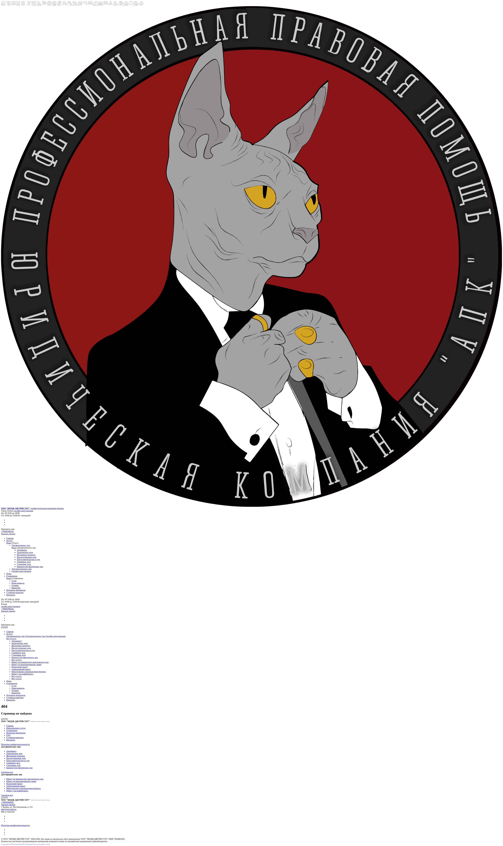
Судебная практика (14, 592)
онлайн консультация (23, 511)
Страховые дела (24, 564)
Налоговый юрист (20, 667)
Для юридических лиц (22, 569)
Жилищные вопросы (26, 555)
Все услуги (11, 639)
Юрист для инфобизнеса (22, 674)
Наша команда (18, 583)
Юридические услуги (16, 728)
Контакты (10, 595)
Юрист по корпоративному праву (27, 664)
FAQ (8, 735)
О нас (14, 581)
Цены (8, 574)
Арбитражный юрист (21, 669)
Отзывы (15, 585)
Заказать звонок (8, 534)
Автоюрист (22, 550)
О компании (11, 576)
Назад (9, 543)
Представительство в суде (28, 559)
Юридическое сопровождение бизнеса (29, 672)
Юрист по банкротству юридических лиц (30, 662)
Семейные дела (24, 562)
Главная (9, 538)
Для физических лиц (21, 545)
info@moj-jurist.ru (8, 809)
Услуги (9, 541)
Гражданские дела (25, 552)
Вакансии (16, 588)
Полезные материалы (15, 590)
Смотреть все (7, 772)
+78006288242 (7, 531)
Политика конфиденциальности (15, 744)
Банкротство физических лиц (30, 566)
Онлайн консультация (21, 571)
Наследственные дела (26, 557)
